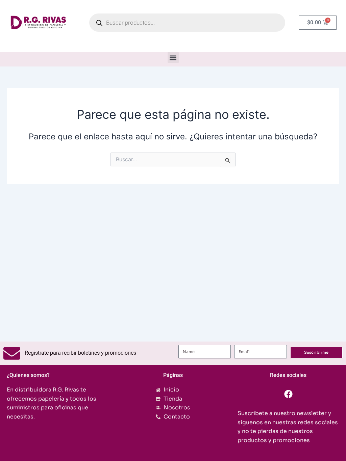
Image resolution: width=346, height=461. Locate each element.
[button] (173, 57)
